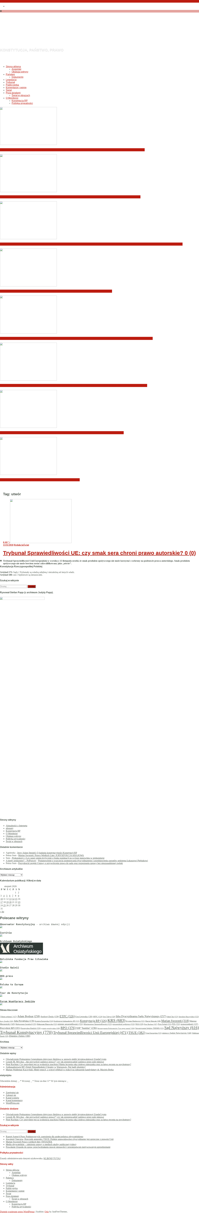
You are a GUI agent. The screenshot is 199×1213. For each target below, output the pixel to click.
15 (16, 899)
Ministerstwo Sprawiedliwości (98, 1024)
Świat (9, 90)
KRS (116, 1020)
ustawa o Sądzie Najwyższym (176, 1033)
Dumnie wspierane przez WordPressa (17, 1211)
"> (6, 542)
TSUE (136, 1032)
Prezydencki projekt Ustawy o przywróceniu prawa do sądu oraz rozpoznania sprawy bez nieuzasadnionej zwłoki (70, 863)
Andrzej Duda (50, 1016)
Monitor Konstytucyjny (59, 34)
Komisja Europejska (44, 1021)
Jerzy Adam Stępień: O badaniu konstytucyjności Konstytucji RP (47, 853)
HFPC (97, 1017)
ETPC (67, 1016)
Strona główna (13, 66)
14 (13, 899)
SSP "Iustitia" (86, 1028)
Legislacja (11, 79)
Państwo (10, 74)
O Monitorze (12, 98)
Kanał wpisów (12, 1098)
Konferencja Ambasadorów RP (66, 1021)
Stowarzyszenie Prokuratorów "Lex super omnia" (116, 1028)
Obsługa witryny (20, 72)
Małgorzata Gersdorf (25, 1024)
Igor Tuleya (109, 1017)
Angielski (16, 69)
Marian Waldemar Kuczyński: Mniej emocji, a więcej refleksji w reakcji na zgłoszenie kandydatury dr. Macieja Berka (76, 338)
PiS (176, 1024)
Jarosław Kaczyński (189, 1016)
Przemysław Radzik (31, 1028)
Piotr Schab (165, 1024)
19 (7, 902)
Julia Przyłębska (24, 1021)
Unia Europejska (154, 1033)
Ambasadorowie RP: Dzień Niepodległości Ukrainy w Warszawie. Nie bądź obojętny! (56, 291)
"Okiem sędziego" (8, 1017)
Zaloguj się (11, 1095)
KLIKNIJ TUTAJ (52, 1158)
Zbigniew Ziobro (19, 1036)
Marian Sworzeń (175, 1020)
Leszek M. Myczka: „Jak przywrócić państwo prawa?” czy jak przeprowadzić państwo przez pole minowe (70, 196)
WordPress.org (12, 1103)
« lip (2, 911)
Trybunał (10, 82)
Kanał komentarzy (14, 1100)
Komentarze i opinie (16, 87)
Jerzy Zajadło (6, 1021)
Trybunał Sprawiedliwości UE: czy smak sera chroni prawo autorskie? (99, 553)
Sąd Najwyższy (181, 1027)
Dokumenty (17, 77)
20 (10, 902)
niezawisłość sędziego (124, 1024)
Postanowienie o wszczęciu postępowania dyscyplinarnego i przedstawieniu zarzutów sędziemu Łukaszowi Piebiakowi (93, 860)
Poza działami (13, 93)
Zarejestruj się (12, 1092)
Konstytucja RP (20, 100)
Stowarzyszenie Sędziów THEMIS (149, 1028)
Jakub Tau (172, 1017)
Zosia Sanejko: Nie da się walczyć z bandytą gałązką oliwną (40, 479)
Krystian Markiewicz (135, 1021)
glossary (9, 828)
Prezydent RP (10, 1028)
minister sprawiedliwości (70, 1024)
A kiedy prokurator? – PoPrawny (21, 860)
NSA (139, 1024)
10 (1, 899)
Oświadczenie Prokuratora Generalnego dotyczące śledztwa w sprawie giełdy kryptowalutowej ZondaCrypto (72, 149)
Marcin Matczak (153, 1021)
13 (10, 899)
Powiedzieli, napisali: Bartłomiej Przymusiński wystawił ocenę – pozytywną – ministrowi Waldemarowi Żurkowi (73, 385)
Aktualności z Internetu (16, 825)
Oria (47, 1211)
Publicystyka (12, 85)
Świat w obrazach (21, 95)
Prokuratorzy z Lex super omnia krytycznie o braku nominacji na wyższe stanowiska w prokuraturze (58, 858)
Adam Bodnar (28, 1016)
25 (4, 905)
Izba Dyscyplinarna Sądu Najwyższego (141, 1016)
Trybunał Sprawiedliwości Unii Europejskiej (90, 1032)
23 (19, 902)
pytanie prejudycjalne (50, 1028)
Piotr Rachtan (150, 1024)
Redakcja (18, 545)
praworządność (189, 1024)
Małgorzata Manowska (47, 1024)
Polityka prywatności (22, 103)
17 (1, 902)
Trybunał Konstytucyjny (26, 1032)
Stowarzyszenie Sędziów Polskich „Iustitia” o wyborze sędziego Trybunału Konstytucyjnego (62, 432)
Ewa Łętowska (84, 1016)
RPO (68, 1028)
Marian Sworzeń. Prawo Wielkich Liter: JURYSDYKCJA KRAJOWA (51, 855)
